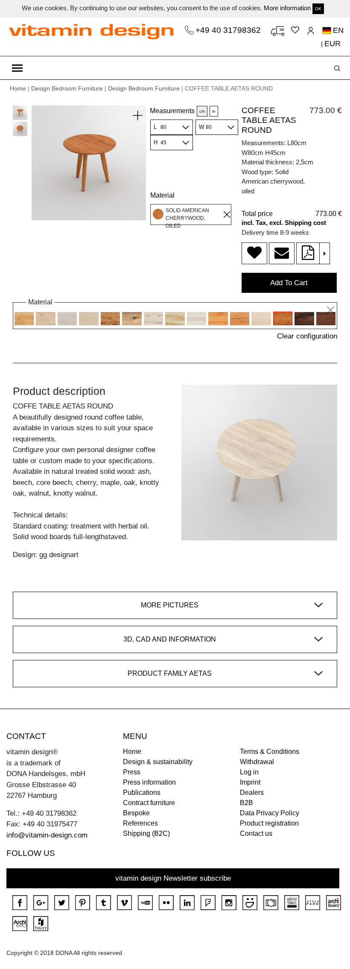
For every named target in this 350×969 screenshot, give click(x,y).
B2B (246, 802)
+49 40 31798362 (229, 30)
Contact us (256, 833)
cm (202, 111)
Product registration (269, 823)
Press (131, 772)
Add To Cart (289, 283)
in (214, 111)
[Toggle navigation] (17, 67)
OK (318, 8)
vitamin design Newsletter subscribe (173, 878)
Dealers (252, 792)
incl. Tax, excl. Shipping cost (284, 222)
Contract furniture (149, 802)
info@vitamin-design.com (47, 835)
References (140, 823)
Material (162, 195)
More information (287, 8)
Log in (249, 772)
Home (18, 88)
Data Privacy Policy (269, 813)
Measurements (172, 110)
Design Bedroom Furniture (67, 88)
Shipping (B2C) (146, 833)
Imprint (250, 782)
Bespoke (136, 813)
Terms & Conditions (269, 751)
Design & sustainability (157, 761)
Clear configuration (307, 336)
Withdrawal (257, 761)
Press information (149, 782)
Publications (141, 792)
